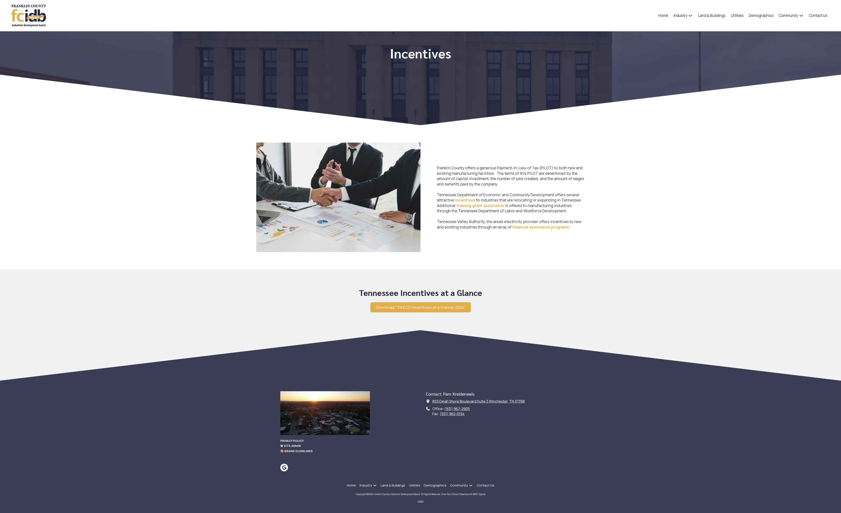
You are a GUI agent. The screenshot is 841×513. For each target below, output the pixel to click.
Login (420, 501)
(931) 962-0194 (452, 413)
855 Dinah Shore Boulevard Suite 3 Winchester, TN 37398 (478, 401)
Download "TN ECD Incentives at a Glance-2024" (421, 307)
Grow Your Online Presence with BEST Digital (463, 494)
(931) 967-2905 (457, 408)
